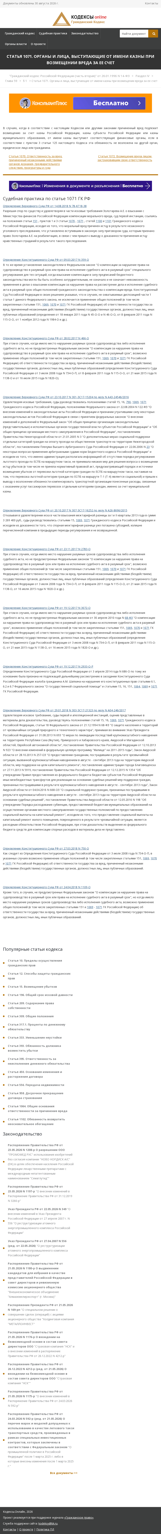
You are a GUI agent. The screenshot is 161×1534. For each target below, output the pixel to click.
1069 (45, 304)
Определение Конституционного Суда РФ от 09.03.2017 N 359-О (46, 260)
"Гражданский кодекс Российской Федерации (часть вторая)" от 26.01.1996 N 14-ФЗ (69, 76)
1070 (72, 221)
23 (148, 447)
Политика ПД (45, 1529)
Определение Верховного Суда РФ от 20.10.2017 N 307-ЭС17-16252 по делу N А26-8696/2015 (65, 510)
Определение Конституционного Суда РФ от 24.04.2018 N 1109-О (47, 887)
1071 (80, 221)
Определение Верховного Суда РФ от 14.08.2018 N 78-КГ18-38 (45, 206)
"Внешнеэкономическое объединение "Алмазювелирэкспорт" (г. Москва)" (40, 1280)
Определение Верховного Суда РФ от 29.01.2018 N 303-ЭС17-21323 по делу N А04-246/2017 (64, 710)
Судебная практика (53, 33)
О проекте (38, 44)
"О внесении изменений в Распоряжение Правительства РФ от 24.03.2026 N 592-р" (40, 1398)
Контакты (151, 3)
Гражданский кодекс (20, 33)
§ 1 (25, 81)
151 (35, 221)
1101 (108, 221)
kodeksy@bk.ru (48, 1523)
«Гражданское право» (78, 1517)
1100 (99, 221)
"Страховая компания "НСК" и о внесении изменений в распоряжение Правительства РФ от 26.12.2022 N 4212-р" (41, 1344)
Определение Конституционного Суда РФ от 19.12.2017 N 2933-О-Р (48, 666)
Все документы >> (64, 1473)
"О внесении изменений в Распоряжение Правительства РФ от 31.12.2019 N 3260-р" (40, 1194)
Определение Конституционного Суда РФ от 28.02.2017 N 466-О (46, 338)
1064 (137, 686)
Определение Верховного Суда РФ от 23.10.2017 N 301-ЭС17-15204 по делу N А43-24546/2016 (66, 397)
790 (128, 402)
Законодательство (85, 33)
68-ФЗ (129, 618)
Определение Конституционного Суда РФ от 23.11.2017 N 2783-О (47, 549)
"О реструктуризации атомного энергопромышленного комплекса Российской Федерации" (38, 1248)
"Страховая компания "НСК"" (40, 1373)
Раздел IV (142, 76)
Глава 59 (11, 81)
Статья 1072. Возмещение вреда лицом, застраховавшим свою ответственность (125, 158)
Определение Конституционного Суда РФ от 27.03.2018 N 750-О (46, 848)
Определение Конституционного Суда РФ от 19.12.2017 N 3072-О (47, 608)
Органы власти (16, 44)
